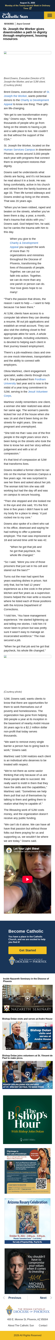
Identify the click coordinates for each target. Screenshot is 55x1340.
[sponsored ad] (27, 1171)
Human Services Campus (19, 149)
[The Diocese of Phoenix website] (27, 1310)
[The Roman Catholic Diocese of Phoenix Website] (27, 960)
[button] (27, 999)
